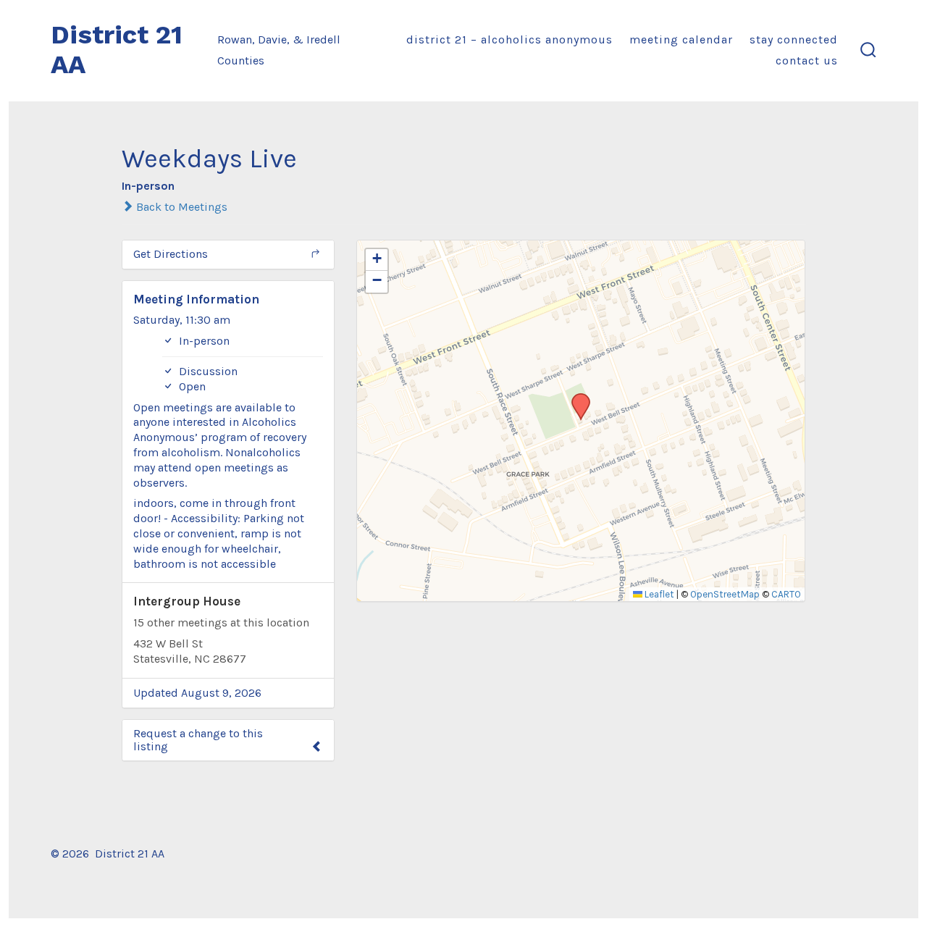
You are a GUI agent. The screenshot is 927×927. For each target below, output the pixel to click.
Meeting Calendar (681, 39)
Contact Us (807, 60)
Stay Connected (794, 39)
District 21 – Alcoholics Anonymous (509, 39)
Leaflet (658, 594)
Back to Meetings (180, 207)
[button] (575, 397)
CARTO (786, 594)
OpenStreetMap (725, 594)
